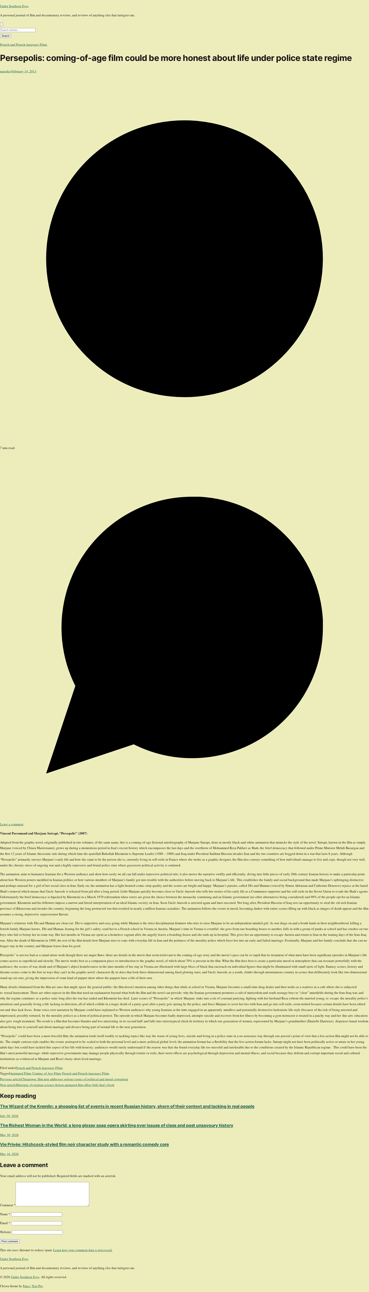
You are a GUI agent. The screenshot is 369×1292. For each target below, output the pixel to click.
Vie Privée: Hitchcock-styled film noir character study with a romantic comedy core (84, 1144)
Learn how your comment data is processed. (82, 1250)
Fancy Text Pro (33, 1286)
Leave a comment (11, 824)
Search (5, 35)
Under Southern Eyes (14, 6)
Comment (8, 1205)
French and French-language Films (23, 44)
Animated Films (21, 1073)
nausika (5, 71)
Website (5, 1232)
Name (5, 1214)
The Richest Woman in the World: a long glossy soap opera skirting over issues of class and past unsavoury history (116, 1125)
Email (5, 1223)
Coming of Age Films (46, 1073)
